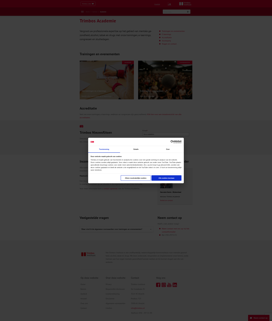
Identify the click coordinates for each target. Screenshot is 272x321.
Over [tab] (168, 149)
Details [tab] (136, 149)
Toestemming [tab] (104, 149)
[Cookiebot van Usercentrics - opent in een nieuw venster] (172, 141)
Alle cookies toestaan (166, 178)
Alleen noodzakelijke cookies (135, 178)
